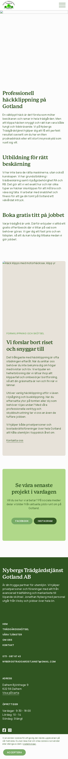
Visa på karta (10, 693)
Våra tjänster (12, 634)
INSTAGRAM (45, 520)
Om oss (7, 639)
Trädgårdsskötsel (15, 629)
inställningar (29, 744)
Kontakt (8, 645)
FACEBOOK (22, 520)
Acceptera (14, 752)
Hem (5, 623)
